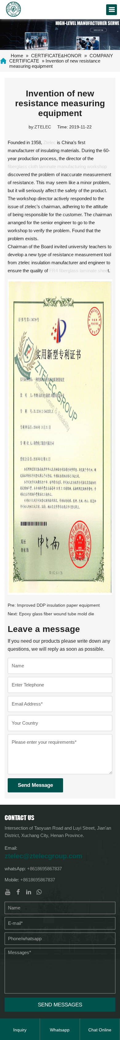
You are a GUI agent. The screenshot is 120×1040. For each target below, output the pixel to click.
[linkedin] (29, 892)
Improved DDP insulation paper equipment (58, 605)
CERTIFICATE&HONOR (56, 55)
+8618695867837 (44, 868)
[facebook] (18, 892)
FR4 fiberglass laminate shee (78, 270)
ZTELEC (42, 126)
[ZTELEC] (13, 8)
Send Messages (60, 1005)
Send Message (35, 785)
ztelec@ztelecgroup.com (43, 856)
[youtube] (8, 892)
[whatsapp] (39, 892)
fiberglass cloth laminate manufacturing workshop (57, 166)
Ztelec (49, 142)
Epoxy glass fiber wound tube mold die (56, 613)
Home (17, 55)
